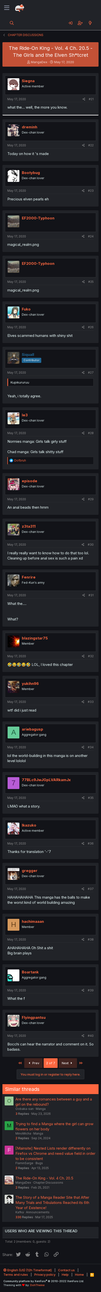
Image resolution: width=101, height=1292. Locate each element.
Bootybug (31, 172)
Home (79, 1274)
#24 (91, 236)
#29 (91, 499)
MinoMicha (23, 1133)
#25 (91, 282)
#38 (91, 939)
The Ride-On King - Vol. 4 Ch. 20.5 (44, 1178)
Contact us (66, 1270)
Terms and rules (15, 1274)
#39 (91, 990)
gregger (30, 870)
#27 (91, 372)
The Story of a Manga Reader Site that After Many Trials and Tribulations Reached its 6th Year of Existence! (52, 1202)
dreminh (29, 127)
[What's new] (90, 23)
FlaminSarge (24, 1163)
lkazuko (29, 825)
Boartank (30, 972)
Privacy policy (44, 1274)
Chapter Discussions (48, 1182)
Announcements (38, 1212)
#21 (91, 99)
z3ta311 (29, 526)
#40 (91, 1036)
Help (65, 1274)
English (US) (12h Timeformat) (29, 1270)
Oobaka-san (24, 1109)
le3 (25, 415)
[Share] (84, 99)
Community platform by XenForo (43, 1281)
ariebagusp (32, 729)
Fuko (26, 309)
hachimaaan (33, 921)
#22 (91, 145)
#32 (91, 656)
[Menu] (7, 8)
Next (66, 1063)
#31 (91, 595)
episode (29, 481)
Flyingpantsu (34, 1017)
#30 (91, 544)
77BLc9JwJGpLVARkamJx (46, 779)
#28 (91, 433)
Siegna (28, 80)
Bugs (39, 1163)
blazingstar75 (35, 638)
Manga (41, 1109)
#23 (91, 191)
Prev (35, 1063)
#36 (91, 843)
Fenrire (29, 577)
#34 (91, 747)
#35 (91, 798)
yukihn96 (30, 683)
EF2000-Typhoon (38, 218)
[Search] (12, 23)
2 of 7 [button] (50, 1063)
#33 (91, 702)
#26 (91, 327)
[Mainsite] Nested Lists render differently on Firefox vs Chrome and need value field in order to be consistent (55, 1153)
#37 (91, 889)
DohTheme (37, 1285)
